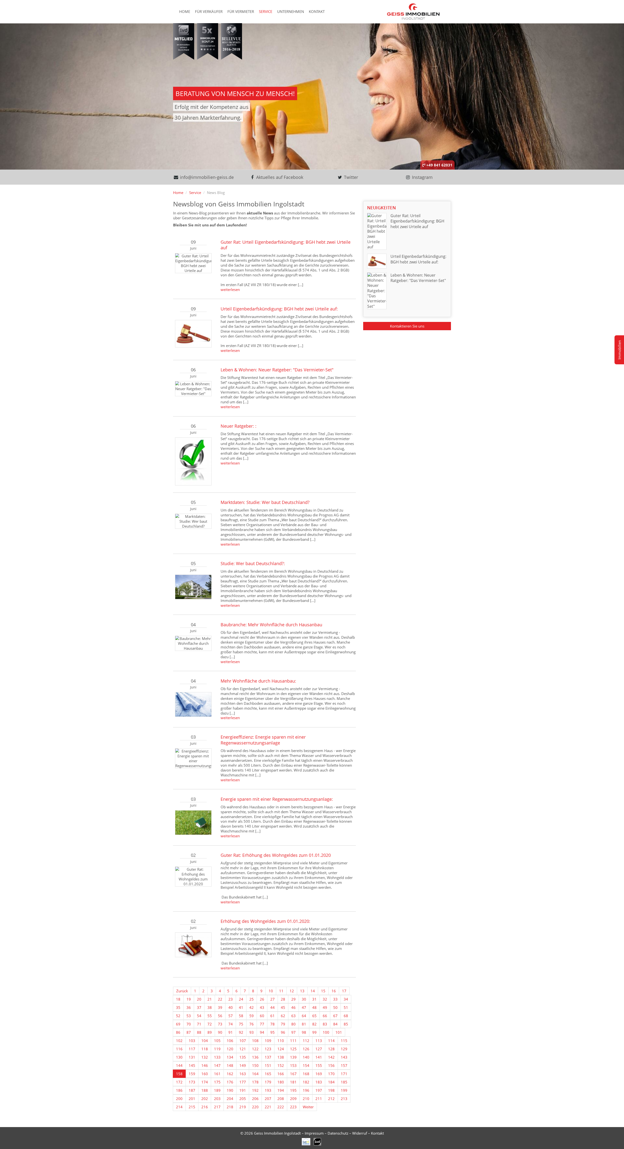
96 (283, 1032)
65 (314, 1015)
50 (335, 1007)
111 (293, 1040)
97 (293, 1032)
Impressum (314, 1133)
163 (242, 1073)
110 (280, 1040)
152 (280, 1065)
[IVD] (306, 1141)
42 (251, 1007)
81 (304, 1024)
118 (204, 1048)
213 (344, 1098)
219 (242, 1106)
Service (265, 11)
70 (188, 1024)
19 (188, 999)
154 (306, 1065)
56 (220, 1015)
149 (242, 1065)
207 (268, 1098)
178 (255, 1082)
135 (242, 1057)
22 (220, 999)
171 (344, 1073)
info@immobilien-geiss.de (206, 177)
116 (179, 1048)
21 (209, 999)
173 (192, 1082)
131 (192, 1057)
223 (293, 1106)
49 (325, 1007)
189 (217, 1090)
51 (346, 1007)
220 (255, 1106)
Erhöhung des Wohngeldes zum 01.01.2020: (265, 921)
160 (204, 1073)
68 (346, 1015)
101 (338, 1032)
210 (306, 1098)
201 (192, 1098)
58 (241, 1015)
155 (318, 1065)
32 (325, 999)
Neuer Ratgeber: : (238, 426)
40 (230, 1007)
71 (199, 1024)
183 (318, 1082)
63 (293, 1015)
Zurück (182, 990)
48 (314, 1007)
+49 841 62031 (438, 165)
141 (318, 1057)
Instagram (422, 177)
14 (313, 990)
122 (255, 1048)
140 (306, 1057)
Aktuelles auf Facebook (279, 177)
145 (192, 1065)
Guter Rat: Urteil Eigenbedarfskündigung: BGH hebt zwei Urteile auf (286, 245)
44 (272, 1007)
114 (331, 1040)
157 (344, 1065)
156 (331, 1065)
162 (230, 1073)
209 (293, 1098)
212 (331, 1098)
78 (272, 1024)
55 (209, 1015)
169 (318, 1073)
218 (230, 1106)
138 (280, 1057)
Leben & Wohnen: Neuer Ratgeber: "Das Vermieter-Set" (277, 370)
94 (262, 1032)
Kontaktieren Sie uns (407, 326)
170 (331, 1073)
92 (241, 1032)
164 (255, 1073)
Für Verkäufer (209, 11)
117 (192, 1048)
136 (255, 1057)
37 (199, 1007)
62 (283, 1015)
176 (230, 1082)
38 (209, 1007)
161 (217, 1073)
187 (192, 1090)
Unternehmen (290, 11)
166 (280, 1073)
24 (241, 999)
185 (344, 1082)
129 (344, 1048)
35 (178, 1007)
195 (293, 1090)
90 (220, 1032)
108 (255, 1040)
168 (306, 1073)
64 (304, 1015)
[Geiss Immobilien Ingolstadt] (413, 11)
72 (209, 1024)
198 (331, 1090)
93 (251, 1032)
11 (281, 990)
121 (242, 1048)
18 (178, 999)
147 (217, 1065)
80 (293, 1024)
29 (293, 999)
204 (230, 1098)
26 (262, 999)
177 (242, 1082)
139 (293, 1057)
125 (293, 1048)
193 (268, 1090)
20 (199, 999)
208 (280, 1098)
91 (230, 1032)
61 (272, 1015)
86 (178, 1032)
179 (268, 1082)
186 (179, 1090)
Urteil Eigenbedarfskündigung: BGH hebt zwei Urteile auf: (279, 309)
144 (179, 1065)
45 (283, 1007)
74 (230, 1024)
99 (314, 1032)
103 (192, 1040)
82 (314, 1024)
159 (192, 1073)
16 (334, 990)
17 (344, 990)
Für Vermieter (240, 11)
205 (242, 1098)
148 (230, 1065)
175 (217, 1082)
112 (306, 1040)
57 (230, 1015)
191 (242, 1090)
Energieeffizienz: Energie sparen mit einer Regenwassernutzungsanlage (263, 739)
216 (204, 1106)
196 (306, 1090)
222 (280, 1106)
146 (204, 1065)
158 (179, 1073)
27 (272, 999)
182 (306, 1082)
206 (255, 1098)
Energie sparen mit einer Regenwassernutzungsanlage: (277, 799)
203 (217, 1098)
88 (199, 1032)
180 (280, 1082)
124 (280, 1048)
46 (293, 1007)
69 (178, 1024)
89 (209, 1032)
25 (251, 999)
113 (318, 1040)
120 (230, 1048)
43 (262, 1007)
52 (178, 1015)
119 (217, 1048)
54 (199, 1015)
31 (314, 999)
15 (323, 990)
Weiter (308, 1106)
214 (179, 1106)
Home (184, 11)
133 (217, 1057)
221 (268, 1106)
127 (318, 1048)
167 (293, 1073)
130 (179, 1057)
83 (325, 1024)
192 (255, 1090)
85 (346, 1024)
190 (230, 1090)
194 (280, 1090)
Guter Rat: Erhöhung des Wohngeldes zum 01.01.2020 (276, 855)
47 (304, 1007)
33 (335, 999)
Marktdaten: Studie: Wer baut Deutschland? (265, 502)
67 (335, 1015)
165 (268, 1073)
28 (283, 999)
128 (331, 1048)
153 (293, 1065)
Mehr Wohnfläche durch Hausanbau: (258, 681)
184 (331, 1082)
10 (271, 990)
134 (230, 1057)
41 (241, 1007)
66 (325, 1015)
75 (241, 1024)
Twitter (350, 177)
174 (204, 1082)
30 (304, 999)
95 (272, 1032)
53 (188, 1015)
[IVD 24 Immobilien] (317, 1141)
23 (230, 999)
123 (268, 1048)
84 (335, 1024)
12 (292, 990)
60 (262, 1015)
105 (217, 1040)
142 (331, 1057)
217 (217, 1106)
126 (306, 1048)
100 (326, 1032)
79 (283, 1024)
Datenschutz (338, 1133)
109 (268, 1040)
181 (293, 1082)
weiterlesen (230, 289)
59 (251, 1015)
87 (188, 1032)
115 (344, 1040)
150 (255, 1065)
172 (179, 1082)
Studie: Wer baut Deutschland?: (253, 563)
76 (251, 1024)
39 (220, 1007)
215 (192, 1106)
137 (268, 1057)
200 (179, 1098)
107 (242, 1040)
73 (220, 1024)
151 (268, 1065)
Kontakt (317, 11)
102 (179, 1040)
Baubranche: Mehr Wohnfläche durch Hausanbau (271, 625)
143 (344, 1057)
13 (302, 990)
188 (204, 1090)
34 (346, 999)
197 (318, 1090)
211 (318, 1098)
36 (188, 1007)
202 (204, 1098)
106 (230, 1040)
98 (304, 1032)
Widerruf (359, 1133)
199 (344, 1090)
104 (204, 1040)
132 (204, 1057)
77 (262, 1024)
